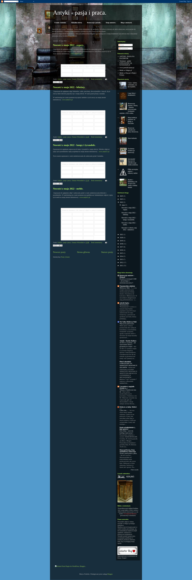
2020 (122, 237)
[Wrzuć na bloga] (56, 82)
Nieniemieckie (124, 305)
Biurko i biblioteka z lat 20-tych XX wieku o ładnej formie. (132, 183)
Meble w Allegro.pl (126, 70)
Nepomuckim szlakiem (127, 286)
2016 (122, 250)
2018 (122, 244)
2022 (122, 202)
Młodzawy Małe (125, 288)
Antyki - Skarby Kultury (128, 341)
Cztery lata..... (124, 410)
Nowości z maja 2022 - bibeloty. (69, 87)
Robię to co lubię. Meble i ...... (128, 407)
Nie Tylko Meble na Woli (128, 322)
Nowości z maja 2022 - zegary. (68, 45)
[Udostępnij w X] (58, 82)
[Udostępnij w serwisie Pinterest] (61, 82)
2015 (122, 253)
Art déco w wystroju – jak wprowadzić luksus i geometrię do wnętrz (128, 344)
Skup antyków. (111, 22)
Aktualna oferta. (76, 22)
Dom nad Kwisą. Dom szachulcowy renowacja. (128, 450)
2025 (122, 196)
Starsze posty (107, 252)
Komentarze (124, 48)
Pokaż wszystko (134, 469)
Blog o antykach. (126, 22)
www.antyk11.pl (76, 54)
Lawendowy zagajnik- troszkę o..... (127, 387)
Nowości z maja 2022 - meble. (68, 188)
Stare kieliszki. (132, 138)
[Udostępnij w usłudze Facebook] (60, 82)
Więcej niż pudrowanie (127, 323)
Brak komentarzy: (97, 79)
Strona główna (83, 252)
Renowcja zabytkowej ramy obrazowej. (133, 130)
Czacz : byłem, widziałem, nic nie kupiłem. (132, 84)
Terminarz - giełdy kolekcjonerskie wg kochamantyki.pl (126, 63)
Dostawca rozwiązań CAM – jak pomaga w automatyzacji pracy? (128, 281)
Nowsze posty (59, 252)
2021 (122, 234)
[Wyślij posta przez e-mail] (105, 79)
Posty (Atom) (65, 257)
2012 (122, 262)
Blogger (109, 574)
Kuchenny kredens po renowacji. (131, 150)
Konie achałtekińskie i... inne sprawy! (128, 428)
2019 (122, 241)
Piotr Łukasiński (125, 361)
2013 (122, 259)
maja (123, 205)
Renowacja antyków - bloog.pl (127, 276)
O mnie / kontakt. (60, 22)
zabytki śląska (124, 303)
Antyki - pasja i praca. (79, 12)
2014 (122, 256)
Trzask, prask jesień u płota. (128, 453)
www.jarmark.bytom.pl (127, 67)
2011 (122, 265)
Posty (122, 45)
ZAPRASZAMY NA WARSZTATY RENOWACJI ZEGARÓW (128, 365)
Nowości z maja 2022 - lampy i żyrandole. (74, 145)
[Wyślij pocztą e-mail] (54, 82)
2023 (122, 199)
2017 (122, 247)
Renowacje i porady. (94, 22)
